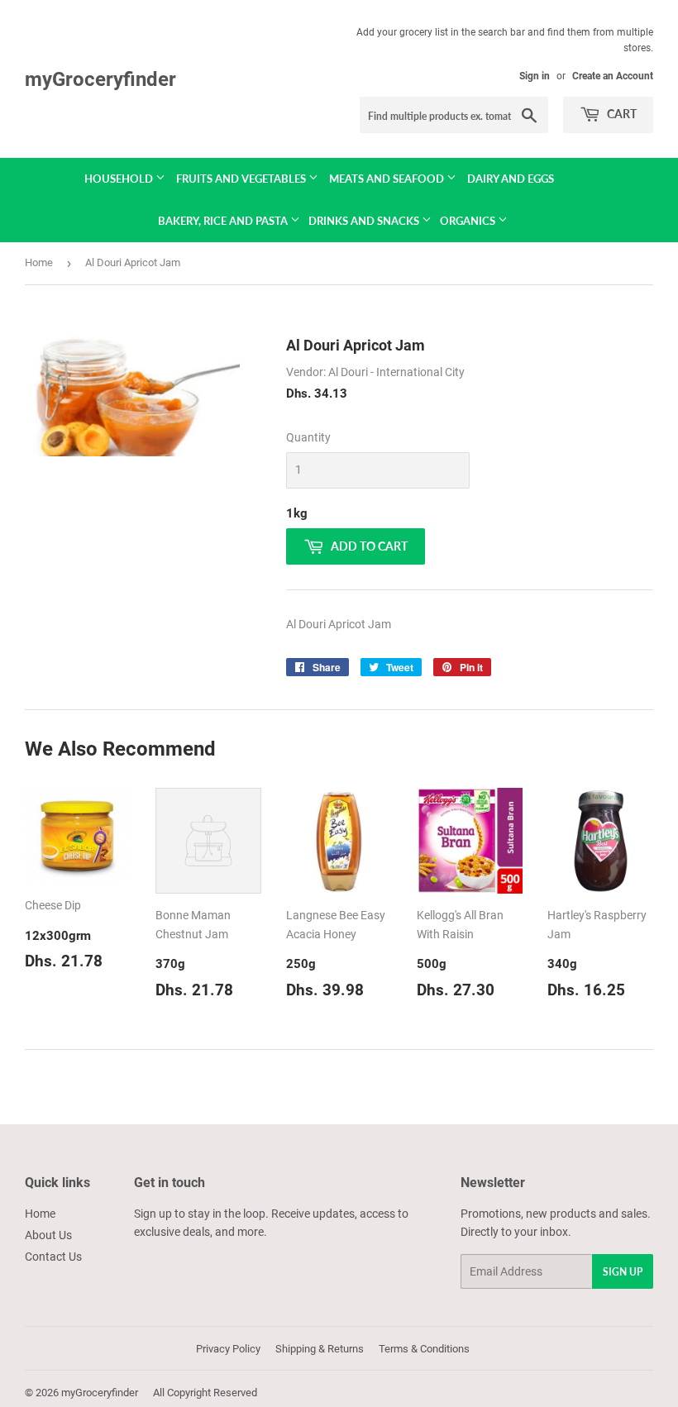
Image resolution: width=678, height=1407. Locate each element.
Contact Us (53, 1256)
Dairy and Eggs (510, 178)
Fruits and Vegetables (242, 178)
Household (119, 178)
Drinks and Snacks (365, 220)
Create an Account (612, 76)
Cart (620, 114)
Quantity (308, 437)
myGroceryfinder (100, 79)
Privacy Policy (228, 1349)
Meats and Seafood (387, 178)
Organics (469, 220)
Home (39, 262)
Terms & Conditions (424, 1349)
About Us (48, 1235)
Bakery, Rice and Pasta (224, 220)
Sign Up (622, 1272)
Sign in (534, 76)
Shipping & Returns (319, 1349)
